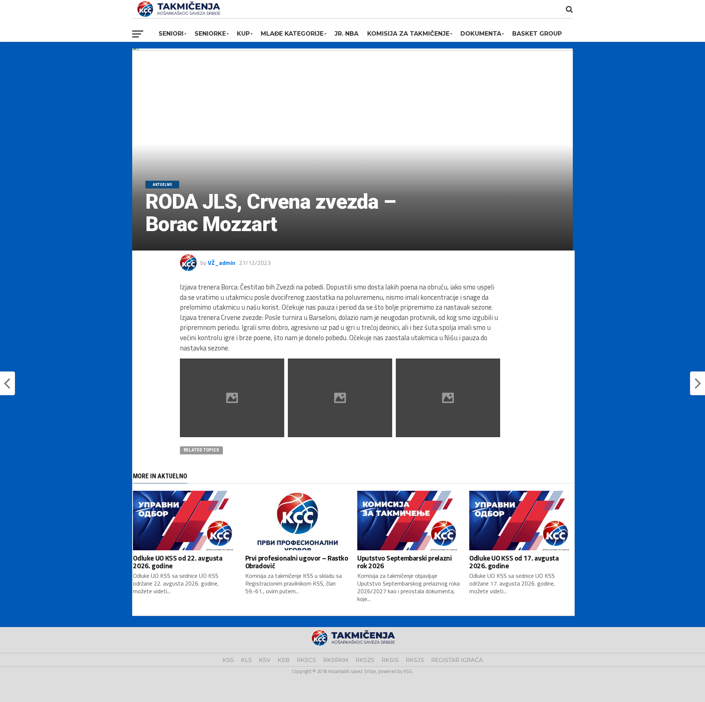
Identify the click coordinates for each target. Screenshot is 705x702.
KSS (228, 659)
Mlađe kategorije (292, 33)
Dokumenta (480, 33)
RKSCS (306, 659)
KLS (246, 659)
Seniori (171, 33)
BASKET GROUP (537, 33)
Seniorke (210, 33)
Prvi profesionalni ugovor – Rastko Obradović (296, 561)
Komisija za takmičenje (408, 33)
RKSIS (390, 659)
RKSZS (365, 659)
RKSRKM (335, 659)
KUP (243, 33)
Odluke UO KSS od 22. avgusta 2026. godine (177, 561)
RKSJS (415, 659)
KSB (284, 659)
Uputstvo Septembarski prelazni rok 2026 (404, 561)
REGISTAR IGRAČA (457, 659)
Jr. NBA (346, 33)
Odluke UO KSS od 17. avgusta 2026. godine (513, 561)
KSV (265, 659)
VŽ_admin (221, 262)
